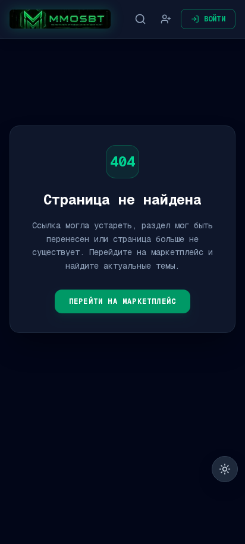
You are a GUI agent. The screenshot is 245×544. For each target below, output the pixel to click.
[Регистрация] (166, 19)
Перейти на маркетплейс (122, 301)
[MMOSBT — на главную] (60, 19)
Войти (215, 19)
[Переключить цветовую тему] (225, 469)
